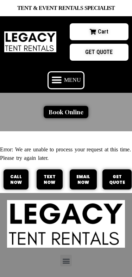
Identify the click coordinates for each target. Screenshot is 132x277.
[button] (66, 80)
